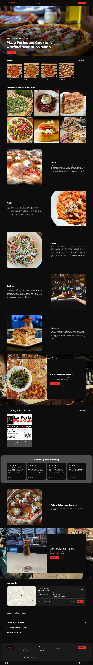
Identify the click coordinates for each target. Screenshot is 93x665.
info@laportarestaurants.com (59, 596)
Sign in (74, 3)
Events (48, 3)
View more (10, 473)
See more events (81, 410)
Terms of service (25, 657)
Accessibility (33, 657)
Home (23, 646)
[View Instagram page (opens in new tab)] (7, 663)
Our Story (62, 3)
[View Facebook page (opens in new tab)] (5, 663)
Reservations (55, 3)
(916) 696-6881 (56, 594)
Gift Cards (25, 650)
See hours (73, 601)
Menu (43, 3)
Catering (37, 3)
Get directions (80, 589)
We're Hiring (42, 650)
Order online (81, 601)
